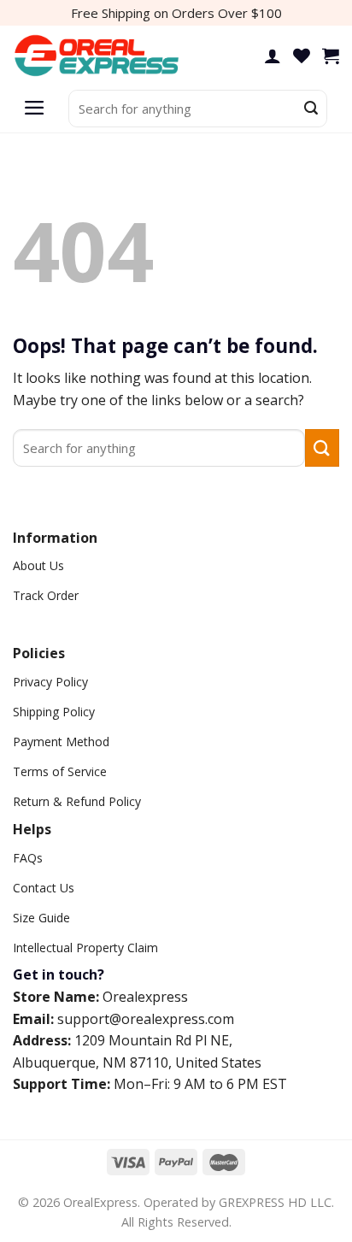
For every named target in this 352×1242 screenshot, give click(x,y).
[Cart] (330, 55)
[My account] (272, 55)
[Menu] (34, 108)
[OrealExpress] (98, 56)
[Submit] (311, 108)
